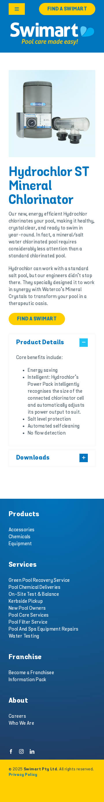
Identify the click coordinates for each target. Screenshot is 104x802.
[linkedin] (32, 751)
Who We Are (21, 723)
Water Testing (24, 636)
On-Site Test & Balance (34, 594)
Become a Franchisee (31, 673)
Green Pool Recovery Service (39, 580)
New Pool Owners (27, 608)
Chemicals (20, 537)
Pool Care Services (29, 615)
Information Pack (28, 680)
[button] (52, 342)
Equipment (20, 544)
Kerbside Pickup (26, 601)
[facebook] (11, 751)
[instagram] (21, 751)
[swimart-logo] (52, 23)
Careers (17, 716)
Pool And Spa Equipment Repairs (44, 629)
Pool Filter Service (28, 622)
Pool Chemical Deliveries (34, 587)
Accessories (22, 530)
